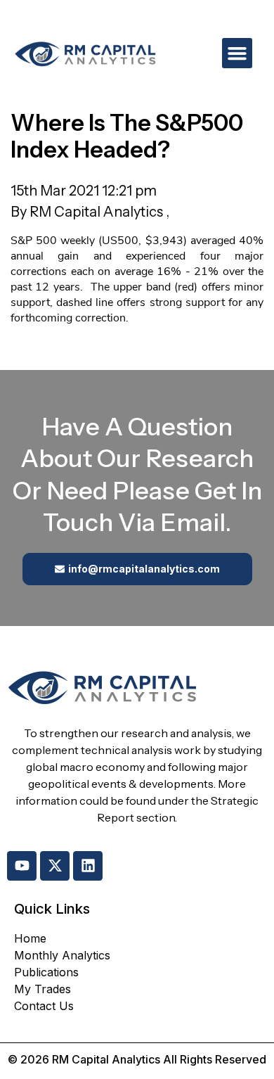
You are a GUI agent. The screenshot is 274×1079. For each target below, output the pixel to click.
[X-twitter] (55, 866)
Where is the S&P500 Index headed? (127, 136)
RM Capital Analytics (98, 211)
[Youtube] (22, 866)
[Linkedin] (88, 866)
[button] (237, 53)
